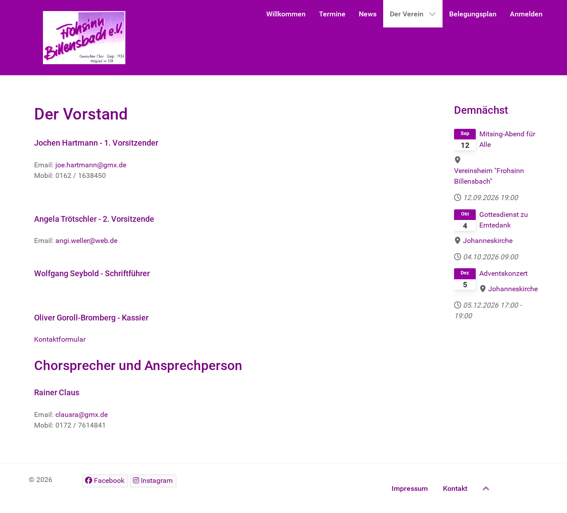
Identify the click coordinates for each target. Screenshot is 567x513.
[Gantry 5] (84, 37)
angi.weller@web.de (86, 240)
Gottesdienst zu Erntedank (503, 219)
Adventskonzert (503, 273)
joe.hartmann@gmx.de (90, 165)
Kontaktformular (59, 339)
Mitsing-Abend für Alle (507, 139)
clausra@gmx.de (81, 414)
